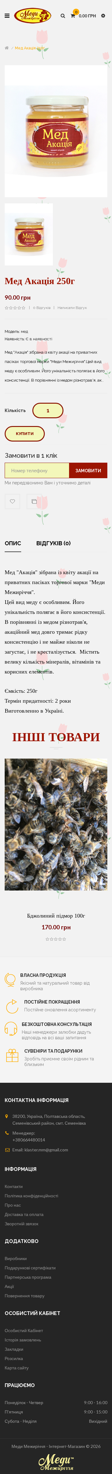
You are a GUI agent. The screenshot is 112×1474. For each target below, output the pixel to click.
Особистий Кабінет (24, 1330)
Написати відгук (72, 308)
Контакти (14, 1186)
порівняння (34, 501)
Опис (13, 543)
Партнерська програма (28, 1277)
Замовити (88, 470)
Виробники (16, 1258)
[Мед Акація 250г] (29, 234)
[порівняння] (56, 890)
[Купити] (40, 890)
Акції (9, 1286)
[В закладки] (71, 890)
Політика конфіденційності (31, 1195)
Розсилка (14, 1358)
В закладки (12, 501)
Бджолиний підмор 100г (56, 916)
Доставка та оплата (24, 1214)
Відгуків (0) (53, 543)
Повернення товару (24, 1295)
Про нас (13, 1205)
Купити (25, 433)
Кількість (15, 410)
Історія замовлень (23, 1339)
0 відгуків (41, 308)
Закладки (14, 1349)
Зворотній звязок (21, 1223)
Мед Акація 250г (30, 48)
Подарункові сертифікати (30, 1267)
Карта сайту (17, 1367)
